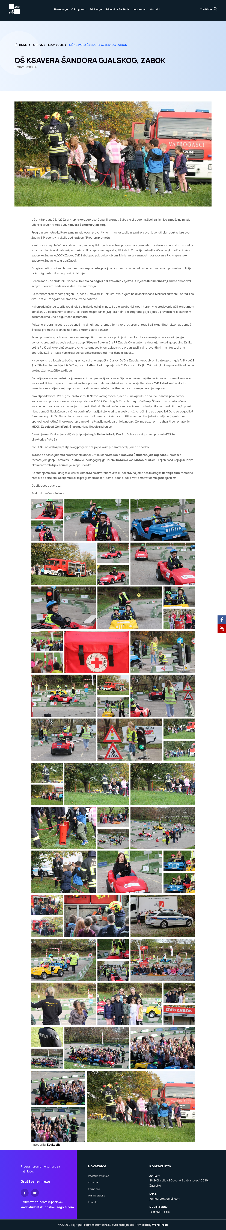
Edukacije (96, 9)
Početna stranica (98, 1176)
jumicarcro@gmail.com (164, 1199)
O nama (93, 1182)
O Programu (78, 9)
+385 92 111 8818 (159, 1212)
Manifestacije (96, 1195)
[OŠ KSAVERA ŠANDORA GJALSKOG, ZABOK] (113, 154)
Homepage (61, 9)
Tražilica (206, 9)
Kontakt (155, 9)
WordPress (160, 1225)
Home (23, 45)
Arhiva (38, 45)
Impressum (139, 9)
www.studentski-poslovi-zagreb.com (47, 1207)
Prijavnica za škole (117, 9)
